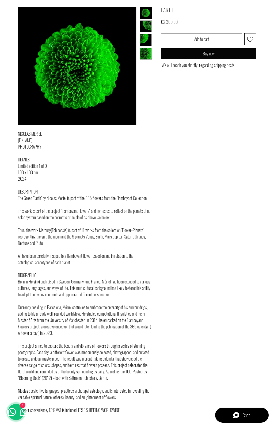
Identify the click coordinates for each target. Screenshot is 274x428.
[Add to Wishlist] (250, 39)
